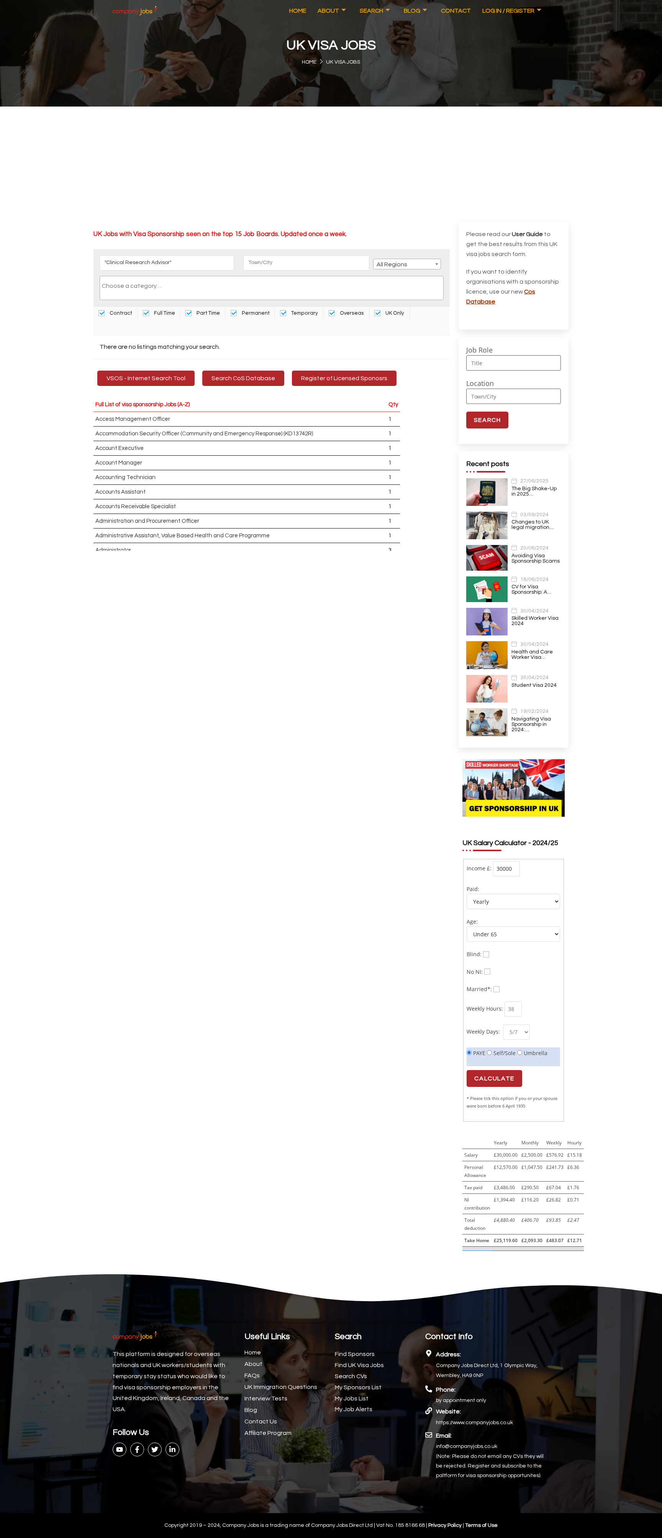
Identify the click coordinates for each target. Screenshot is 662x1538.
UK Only (394, 313)
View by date (125, 327)
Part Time (207, 313)
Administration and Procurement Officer (147, 521)
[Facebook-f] (137, 1449)
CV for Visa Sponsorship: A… (531, 589)
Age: (472, 921)
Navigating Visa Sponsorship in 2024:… (531, 724)
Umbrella (534, 1053)
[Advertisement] (331, 164)
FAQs (252, 1375)
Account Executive (119, 448)
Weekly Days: (484, 1031)
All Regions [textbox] (392, 264)
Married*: (479, 989)
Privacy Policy (445, 1525)
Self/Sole (504, 1053)
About (328, 11)
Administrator (113, 550)
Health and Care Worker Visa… (532, 654)
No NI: (475, 971)
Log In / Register (508, 11)
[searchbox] (271, 286)
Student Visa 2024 (534, 685)
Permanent (255, 313)
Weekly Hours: (485, 1008)
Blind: (474, 954)
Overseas (351, 313)
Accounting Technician (125, 477)
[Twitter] (155, 1449)
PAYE (478, 1053)
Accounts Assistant (120, 492)
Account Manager (118, 463)
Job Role (479, 350)
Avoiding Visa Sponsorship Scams (535, 558)
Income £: (479, 868)
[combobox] (407, 264)
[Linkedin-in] (172, 1449)
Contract (120, 313)
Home (297, 11)
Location (480, 383)
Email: (444, 1436)
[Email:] (428, 1434)
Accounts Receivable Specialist (135, 506)
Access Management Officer (132, 419)
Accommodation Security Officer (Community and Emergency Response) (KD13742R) (204, 434)
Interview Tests (265, 1398)
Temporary (304, 313)
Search (371, 11)
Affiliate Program (268, 1433)
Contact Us (260, 1421)
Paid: (473, 889)
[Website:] (428, 1410)
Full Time (164, 313)
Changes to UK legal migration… (532, 524)
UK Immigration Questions (280, 1387)
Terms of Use (481, 1525)
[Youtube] (119, 1449)
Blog (412, 11)
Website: (448, 1411)
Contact (456, 11)
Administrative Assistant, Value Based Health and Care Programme (182, 535)
